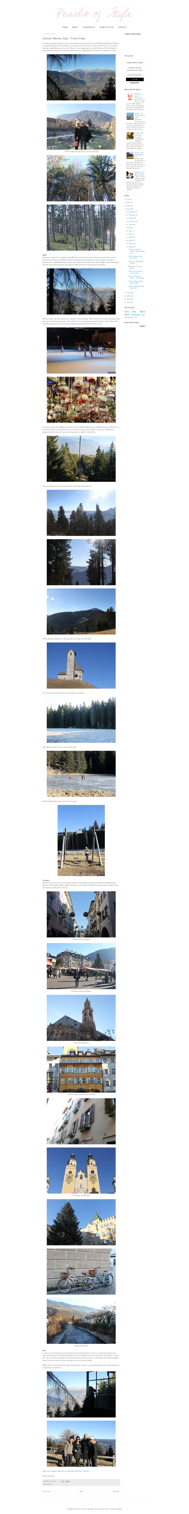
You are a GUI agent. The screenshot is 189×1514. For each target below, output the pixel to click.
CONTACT (122, 27)
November (132, 215)
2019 (128, 200)
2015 (128, 293)
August (131, 225)
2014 (128, 296)
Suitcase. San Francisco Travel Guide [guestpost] (140, 116)
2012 (128, 302)
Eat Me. (130, 317)
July (130, 228)
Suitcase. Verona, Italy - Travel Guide (135, 272)
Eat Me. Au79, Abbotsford (139, 134)
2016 (128, 209)
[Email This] (61, 1481)
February (132, 244)
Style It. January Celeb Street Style (135, 257)
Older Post (116, 1491)
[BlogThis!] (63, 1481)
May (130, 234)
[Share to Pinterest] (69, 1481)
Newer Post (46, 1491)
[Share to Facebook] (67, 1481)
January (131, 247)
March (131, 240)
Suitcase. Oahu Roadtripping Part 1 (139, 155)
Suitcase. (49, 1484)
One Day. (131, 311)
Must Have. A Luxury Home (135, 267)
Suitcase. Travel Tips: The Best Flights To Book (140, 174)
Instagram (70, 1471)
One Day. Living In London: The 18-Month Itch (136, 251)
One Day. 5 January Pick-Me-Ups (136, 262)
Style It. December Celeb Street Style (136, 287)
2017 (128, 206)
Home (81, 1491)
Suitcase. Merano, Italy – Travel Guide (136, 282)
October (131, 218)
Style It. (135, 317)
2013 (128, 299)
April (130, 237)
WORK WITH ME (106, 27)
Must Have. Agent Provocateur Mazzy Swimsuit (140, 97)
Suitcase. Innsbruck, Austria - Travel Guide (136, 277)
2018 (128, 203)
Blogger (119, 1509)
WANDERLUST (89, 27)
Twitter (86, 1471)
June (130, 231)
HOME (65, 27)
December (132, 212)
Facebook (77, 1471)
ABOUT (75, 27)
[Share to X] (65, 1481)
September (132, 221)
